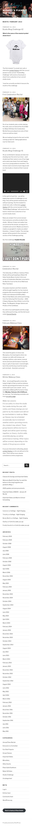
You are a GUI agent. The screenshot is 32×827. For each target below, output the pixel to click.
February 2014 (7, 626)
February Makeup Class (12, 323)
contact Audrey (14, 70)
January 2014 (7, 630)
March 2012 (6, 699)
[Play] (5, 191)
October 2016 (7, 561)
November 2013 (8, 637)
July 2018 (6, 551)
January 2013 (7, 666)
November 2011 (8, 713)
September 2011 (8, 720)
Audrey (5, 521)
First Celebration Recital (12, 94)
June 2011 (6, 727)
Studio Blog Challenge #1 (12, 151)
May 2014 (6, 616)
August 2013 (7, 648)
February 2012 (7, 702)
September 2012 (8, 681)
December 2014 (8, 594)
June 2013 (6, 655)
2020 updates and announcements (14, 488)
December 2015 (8, 576)
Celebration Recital (10, 269)
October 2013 (7, 641)
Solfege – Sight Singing (18, 511)
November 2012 (8, 673)
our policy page (11, 396)
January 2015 (7, 590)
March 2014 (6, 623)
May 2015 (6, 583)
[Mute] (24, 191)
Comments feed (8, 796)
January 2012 (7, 706)
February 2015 (7, 587)
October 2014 (7, 601)
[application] (16, 183)
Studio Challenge (8, 775)
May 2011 (6, 731)
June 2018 (6, 554)
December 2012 (8, 670)
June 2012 (6, 688)
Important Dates (8, 757)
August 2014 (7, 608)
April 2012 (6, 695)
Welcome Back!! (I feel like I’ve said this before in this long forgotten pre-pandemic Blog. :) (15, 482)
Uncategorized (7, 778)
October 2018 (7, 543)
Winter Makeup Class (11, 377)
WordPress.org (7, 800)
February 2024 (7, 536)
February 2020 (7, 540)
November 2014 (8, 597)
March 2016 (6, 572)
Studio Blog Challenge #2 (12, 29)
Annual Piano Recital (9, 742)
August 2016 (7, 565)
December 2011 (8, 709)
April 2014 (6, 619)
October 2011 (7, 717)
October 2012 (7, 677)
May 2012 (6, 691)
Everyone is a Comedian (10, 746)
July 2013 (6, 652)
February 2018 (7, 558)
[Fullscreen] (27, 191)
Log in (4, 789)
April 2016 (6, 569)
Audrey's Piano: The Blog (14, 11)
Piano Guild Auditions (9, 767)
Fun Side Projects (8, 749)
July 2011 (5, 724)
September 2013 (8, 644)
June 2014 (6, 612)
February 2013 (7, 662)
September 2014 (8, 605)
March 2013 (6, 659)
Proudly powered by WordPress (12, 822)
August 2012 (7, 684)
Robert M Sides (7, 771)
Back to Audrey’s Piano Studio (14, 810)
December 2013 (8, 634)
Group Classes (7, 753)
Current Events (11, 314)
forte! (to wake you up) (16, 521)
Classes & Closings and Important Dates (15, 476)
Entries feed (6, 793)
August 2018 (7, 547)
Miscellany (6, 760)
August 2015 (7, 579)
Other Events (7, 764)
